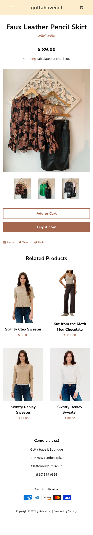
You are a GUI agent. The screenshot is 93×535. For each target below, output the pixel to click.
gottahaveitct (47, 7)
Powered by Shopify (65, 511)
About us (52, 489)
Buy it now (46, 227)
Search (39, 489)
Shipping (29, 59)
